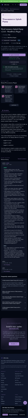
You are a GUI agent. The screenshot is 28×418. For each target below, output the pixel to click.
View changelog (7, 264)
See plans (13, 343)
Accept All (5, 414)
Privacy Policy (18, 399)
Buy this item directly (15, 62)
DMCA (16, 403)
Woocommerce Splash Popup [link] (7, 10)
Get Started (23, 4)
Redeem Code (23, 1)
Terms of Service (18, 396)
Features (3, 386)
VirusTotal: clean (12, 58)
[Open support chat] (25, 403)
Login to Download (14, 54)
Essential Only (22, 414)
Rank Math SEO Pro (19, 384)
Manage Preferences (13, 414)
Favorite (10, 74)
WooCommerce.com (14, 9)
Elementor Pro (18, 373)
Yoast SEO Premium (19, 375)
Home (2, 9)
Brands (2, 380)
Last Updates (4, 389)
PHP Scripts (3, 378)
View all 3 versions (22, 158)
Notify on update (17, 74)
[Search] (13, 5)
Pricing (2, 382)
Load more (14, 105)
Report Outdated (14, 75)
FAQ (2, 391)
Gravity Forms (18, 382)
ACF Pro (17, 380)
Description (6, 110)
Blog (2, 399)
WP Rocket (17, 378)
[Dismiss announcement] (26, 1)
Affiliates (3, 401)
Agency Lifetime (4, 384)
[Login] (18, 5)
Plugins (6, 9)
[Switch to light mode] (15, 5)
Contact (2, 403)
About (2, 396)
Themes (3, 375)
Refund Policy (18, 401)
